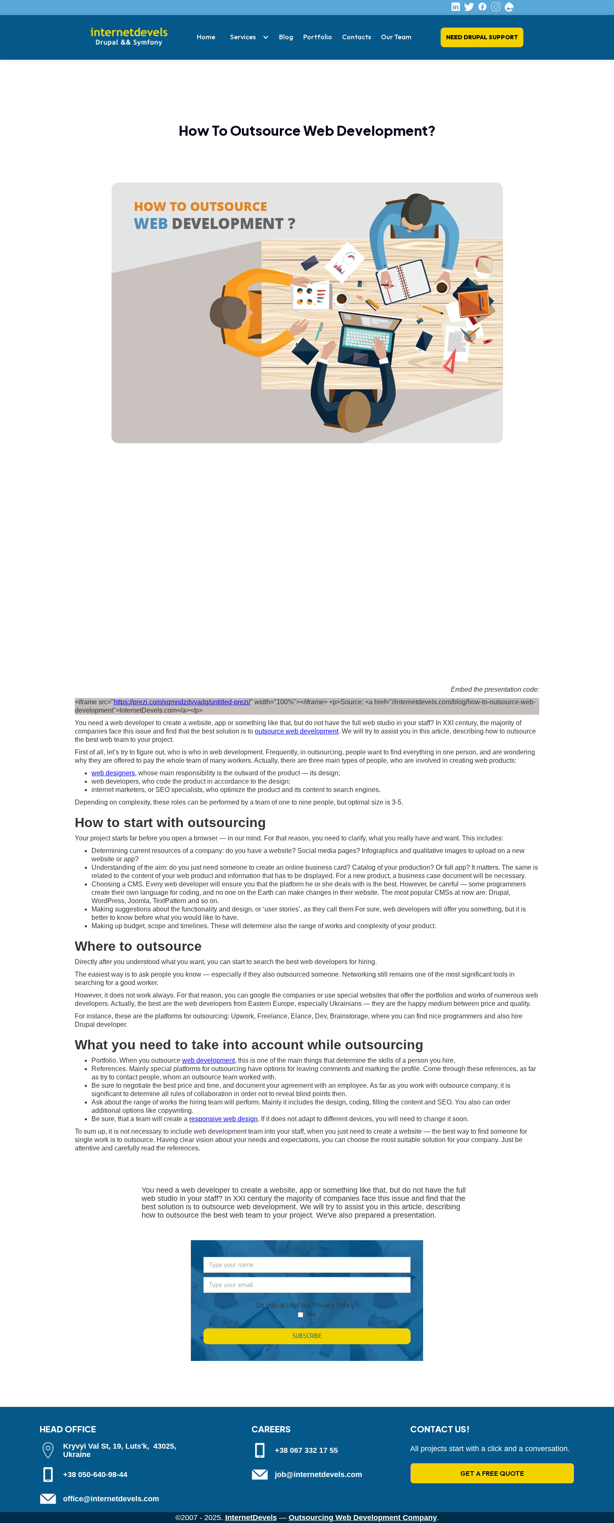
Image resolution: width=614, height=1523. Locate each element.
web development (208, 1060)
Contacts (356, 37)
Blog (286, 37)
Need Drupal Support (482, 37)
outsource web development (296, 731)
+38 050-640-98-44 (95, 1474)
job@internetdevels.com (318, 1474)
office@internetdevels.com (111, 1499)
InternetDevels (251, 1517)
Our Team (396, 37)
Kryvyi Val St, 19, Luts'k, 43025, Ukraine (119, 1450)
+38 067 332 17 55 (306, 1450)
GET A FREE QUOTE (492, 1473)
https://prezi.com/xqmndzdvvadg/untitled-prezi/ (182, 702)
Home (206, 37)
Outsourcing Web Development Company (363, 1517)
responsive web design (223, 1118)
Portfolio (317, 37)
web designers (113, 773)
